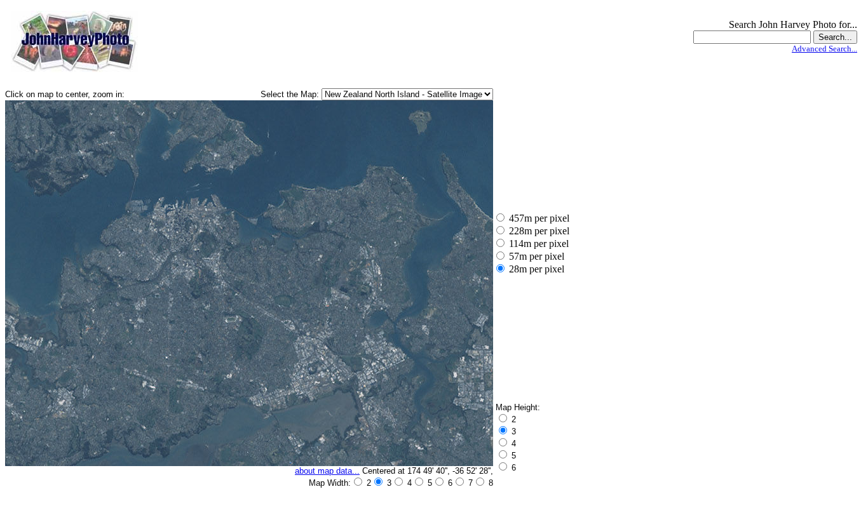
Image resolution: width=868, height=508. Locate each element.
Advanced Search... (824, 48)
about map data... (327, 471)
